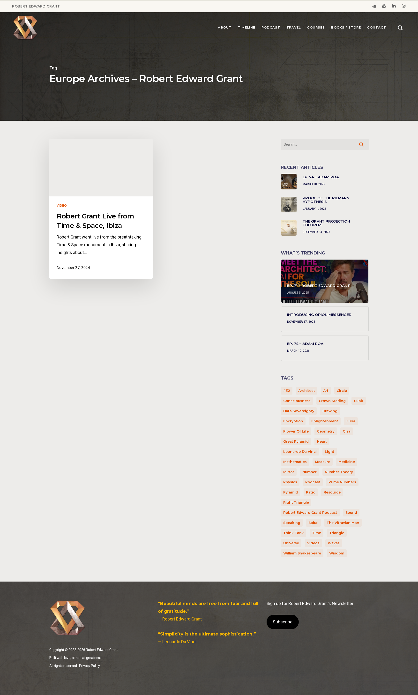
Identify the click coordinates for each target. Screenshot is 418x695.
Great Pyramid (296, 441)
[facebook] (374, 6)
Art (325, 391)
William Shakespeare (302, 553)
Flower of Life (296, 431)
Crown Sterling (332, 401)
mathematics (295, 462)
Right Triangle (296, 502)
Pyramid (290, 492)
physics (290, 482)
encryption (293, 421)
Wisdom (336, 553)
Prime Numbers (342, 482)
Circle (342, 391)
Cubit (358, 401)
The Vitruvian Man (343, 523)
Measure (322, 462)
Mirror (288, 472)
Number (309, 472)
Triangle (336, 533)
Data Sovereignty (298, 411)
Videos (313, 543)
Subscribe (282, 621)
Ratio (310, 492)
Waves (334, 543)
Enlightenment (324, 421)
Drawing (329, 411)
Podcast (312, 482)
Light (329, 451)
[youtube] (384, 6)
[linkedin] (394, 6)
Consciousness (297, 401)
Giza (347, 431)
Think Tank (293, 533)
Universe (291, 543)
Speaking (291, 523)
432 (286, 391)
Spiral (313, 523)
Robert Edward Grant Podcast (310, 512)
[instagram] (404, 6)
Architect (306, 391)
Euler (350, 421)
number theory (339, 472)
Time (316, 533)
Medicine (346, 462)
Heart (322, 441)
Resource (332, 492)
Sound (351, 512)
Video (62, 205)
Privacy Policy (89, 666)
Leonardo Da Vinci (300, 451)
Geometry (326, 431)
